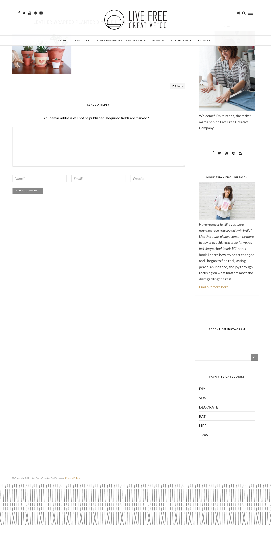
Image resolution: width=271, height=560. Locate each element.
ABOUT (63, 40)
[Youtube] (29, 13)
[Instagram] (40, 13)
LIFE (203, 425)
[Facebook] (213, 153)
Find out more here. (214, 287)
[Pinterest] (35, 13)
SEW (203, 398)
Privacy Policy (72, 478)
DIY (202, 389)
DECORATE (208, 407)
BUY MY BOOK (181, 40)
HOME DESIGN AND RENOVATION (121, 40)
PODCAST (82, 40)
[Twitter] (219, 153)
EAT (202, 416)
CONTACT (205, 40)
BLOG (156, 40)
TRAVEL (205, 435)
